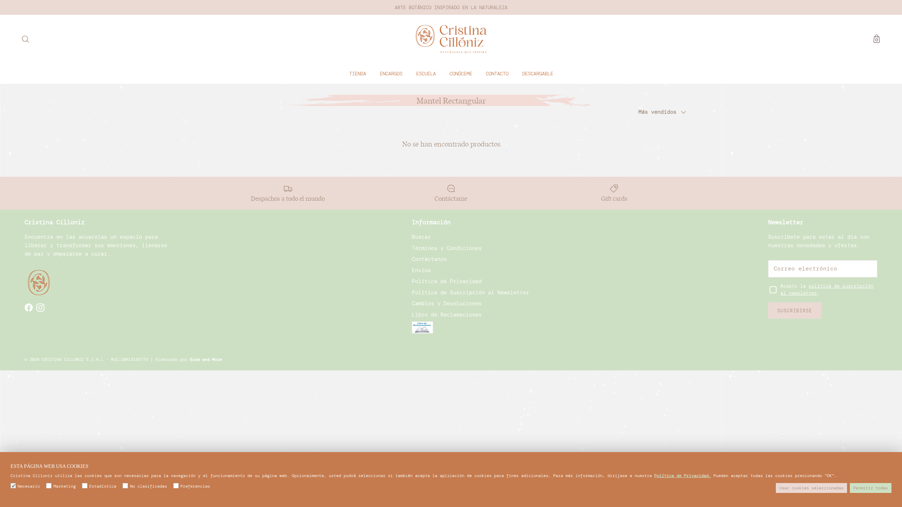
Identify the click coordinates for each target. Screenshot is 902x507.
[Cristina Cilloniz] (451, 39)
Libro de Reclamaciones (447, 314)
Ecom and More (206, 359)
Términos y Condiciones (447, 248)
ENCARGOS (391, 73)
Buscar (421, 236)
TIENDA (357, 73)
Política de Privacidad (447, 281)
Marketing (64, 486)
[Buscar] (25, 39)
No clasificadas (148, 486)
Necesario (29, 486)
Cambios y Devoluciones (447, 303)
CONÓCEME (461, 73)
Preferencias (195, 486)
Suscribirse (794, 311)
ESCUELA (426, 73)
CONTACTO (497, 73)
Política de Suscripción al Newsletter (470, 292)
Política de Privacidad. (682, 475)
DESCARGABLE (537, 73)
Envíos (421, 270)
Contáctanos (429, 259)
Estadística (102, 486)
